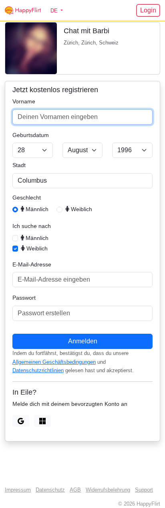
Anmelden (82, 341)
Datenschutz (50, 490)
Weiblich (80, 209)
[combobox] (82, 180)
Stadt (19, 165)
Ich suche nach (31, 226)
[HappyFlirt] (23, 10)
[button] (56, 10)
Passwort (24, 297)
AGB (75, 490)
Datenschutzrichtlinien (38, 370)
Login (148, 10)
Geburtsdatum (30, 135)
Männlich (36, 209)
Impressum (18, 490)
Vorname (23, 101)
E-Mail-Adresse (31, 264)
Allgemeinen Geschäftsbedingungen (54, 362)
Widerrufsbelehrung (108, 490)
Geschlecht (26, 197)
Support (144, 490)
